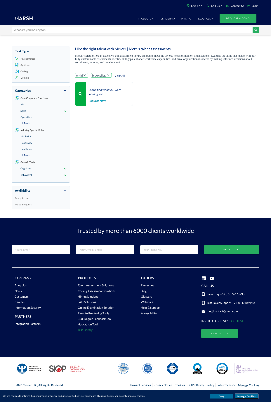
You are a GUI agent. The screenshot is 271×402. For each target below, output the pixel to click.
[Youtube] (211, 278)
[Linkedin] (203, 278)
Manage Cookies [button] (246, 396)
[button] (41, 59)
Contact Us (219, 333)
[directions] (256, 30)
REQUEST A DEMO (238, 18)
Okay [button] (222, 396)
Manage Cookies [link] (248, 385)
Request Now (97, 100)
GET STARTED (232, 249)
